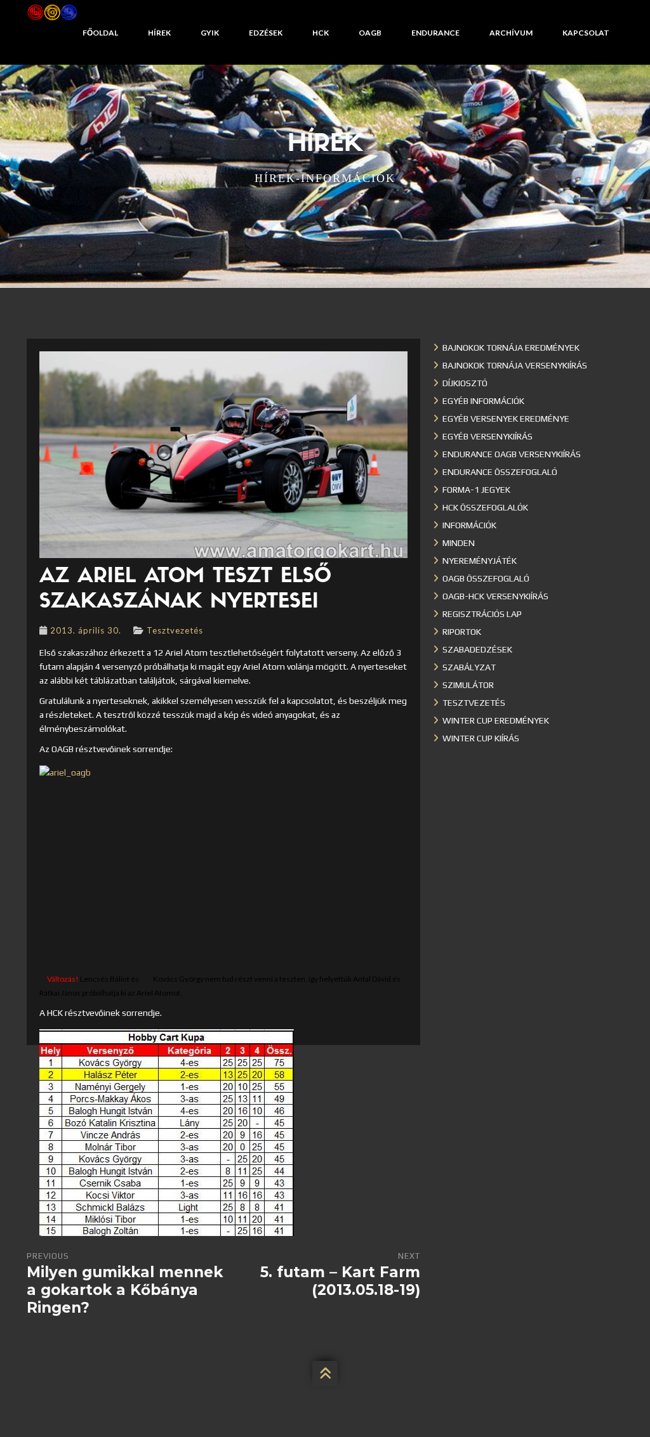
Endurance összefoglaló (499, 472)
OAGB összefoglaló (485, 578)
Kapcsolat (585, 32)
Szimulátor (468, 685)
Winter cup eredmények (495, 720)
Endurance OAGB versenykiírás (511, 454)
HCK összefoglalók (485, 507)
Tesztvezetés (175, 630)
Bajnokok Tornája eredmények (511, 347)
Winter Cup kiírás (480, 738)
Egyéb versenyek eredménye (505, 418)
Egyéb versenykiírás (487, 436)
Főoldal (100, 32)
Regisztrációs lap (482, 614)
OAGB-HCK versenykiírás (495, 596)
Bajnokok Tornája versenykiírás (514, 365)
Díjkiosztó (465, 383)
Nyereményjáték (479, 561)
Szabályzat (469, 667)
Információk (469, 525)
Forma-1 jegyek (476, 489)
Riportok (461, 632)
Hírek (159, 32)
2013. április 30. (85, 630)
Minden (458, 543)
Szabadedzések (477, 649)
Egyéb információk (483, 401)
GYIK (210, 32)
